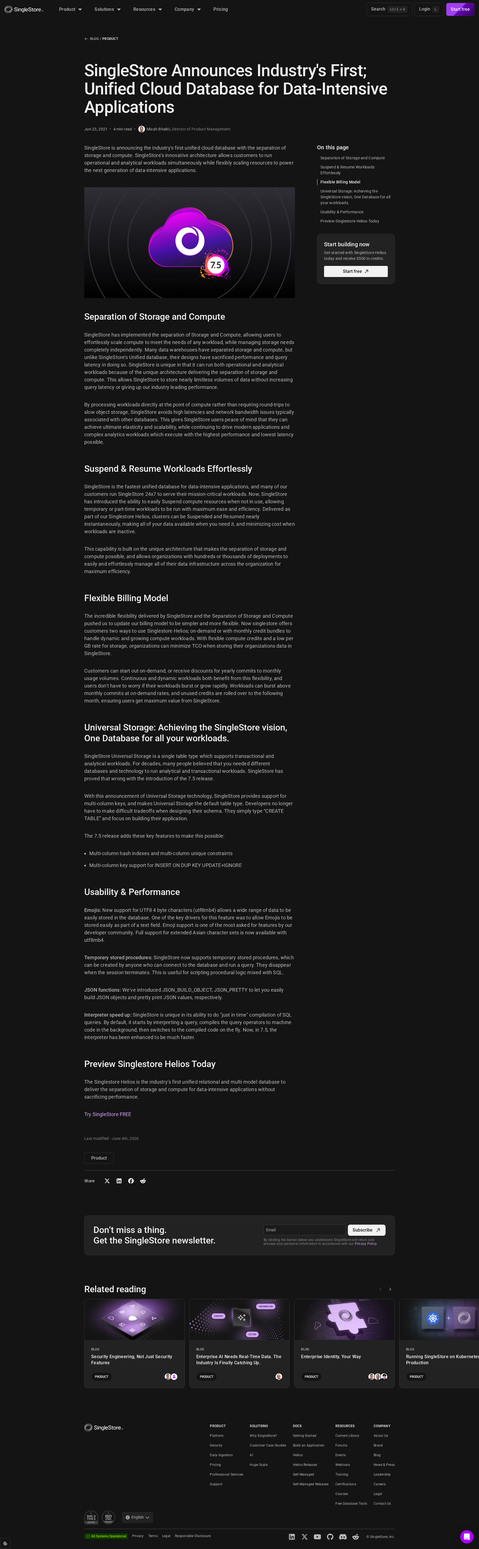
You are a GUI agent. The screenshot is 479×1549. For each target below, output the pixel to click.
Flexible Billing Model (340, 182)
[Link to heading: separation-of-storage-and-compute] (79, 316)
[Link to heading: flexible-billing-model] (79, 598)
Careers (380, 1484)
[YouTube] (317, 1536)
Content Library (347, 1436)
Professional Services (226, 1474)
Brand (378, 1445)
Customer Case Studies (268, 1445)
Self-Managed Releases (311, 1484)
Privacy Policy (365, 1244)
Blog (94, 39)
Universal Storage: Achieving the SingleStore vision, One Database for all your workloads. (355, 197)
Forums (341, 1445)
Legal (378, 1494)
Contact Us (382, 1504)
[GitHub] (330, 1536)
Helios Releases (305, 1465)
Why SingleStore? (263, 1436)
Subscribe (363, 1230)
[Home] (23, 10)
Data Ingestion (221, 1455)
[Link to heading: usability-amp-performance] (79, 892)
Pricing (215, 1465)
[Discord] (343, 1536)
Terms (153, 1536)
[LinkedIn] (292, 1536)
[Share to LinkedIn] (119, 1180)
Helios (298, 1455)
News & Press (384, 1465)
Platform (217, 1436)
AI (251, 1455)
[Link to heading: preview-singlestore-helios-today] (79, 1064)
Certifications (345, 1484)
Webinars (342, 1465)
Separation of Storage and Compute (352, 158)
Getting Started (305, 1436)
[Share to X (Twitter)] (107, 1180)
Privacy (138, 1536)
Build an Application (309, 1445)
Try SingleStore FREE (107, 1114)
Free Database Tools (351, 1504)
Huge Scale (258, 1465)
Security (216, 1445)
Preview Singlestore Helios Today (349, 221)
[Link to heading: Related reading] (79, 1289)
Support (216, 1484)
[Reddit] (355, 1536)
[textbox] (305, 1230)
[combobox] (137, 1517)
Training (341, 1474)
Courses (341, 1494)
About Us (381, 1436)
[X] (304, 1536)
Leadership (382, 1474)
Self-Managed (303, 1474)
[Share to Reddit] (143, 1180)
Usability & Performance (341, 212)
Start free (460, 9)
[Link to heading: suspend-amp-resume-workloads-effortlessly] (79, 468)
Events (340, 1455)
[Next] (390, 1289)
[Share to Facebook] (131, 1180)
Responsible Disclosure (193, 1536)
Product (110, 39)
